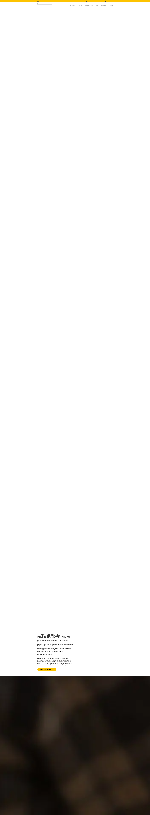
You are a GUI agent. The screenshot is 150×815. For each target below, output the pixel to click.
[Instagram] (40, 1)
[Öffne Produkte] (75, 5)
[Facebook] (38, 1)
